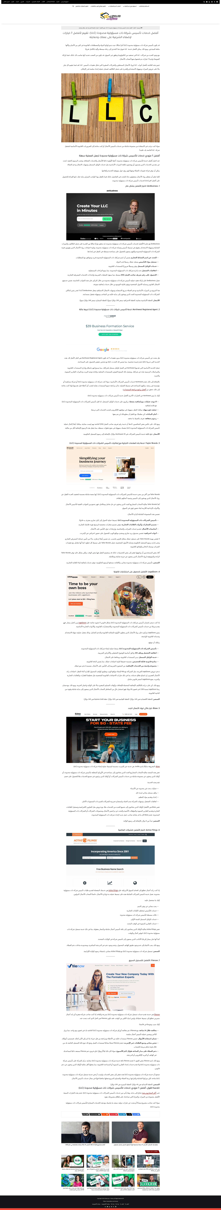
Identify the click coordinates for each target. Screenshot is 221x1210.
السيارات (28, 1)
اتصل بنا (127, 1204)
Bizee (158, 766)
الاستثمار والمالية (144, 6)
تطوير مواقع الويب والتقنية (99, 6)
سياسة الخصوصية (106, 1204)
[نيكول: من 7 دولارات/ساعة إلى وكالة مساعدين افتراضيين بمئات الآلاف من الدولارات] (148, 1180)
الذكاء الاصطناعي (51, 1)
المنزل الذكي (6, 1)
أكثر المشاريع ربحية (149, 1093)
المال (134, 28)
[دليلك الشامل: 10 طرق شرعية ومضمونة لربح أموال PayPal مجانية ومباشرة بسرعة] (98, 1180)
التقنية (57, 1)
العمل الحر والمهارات (115, 6)
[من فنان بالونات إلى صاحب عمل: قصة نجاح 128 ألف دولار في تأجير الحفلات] (72, 1180)
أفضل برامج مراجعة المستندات (134, 390)
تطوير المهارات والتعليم (82, 6)
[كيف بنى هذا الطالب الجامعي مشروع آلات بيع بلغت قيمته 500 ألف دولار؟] (98, 1161)
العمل (12, 1)
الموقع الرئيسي (64, 1)
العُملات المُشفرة (36, 1)
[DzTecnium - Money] (110, 16)
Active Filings (113, 890)
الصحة (17, 1)
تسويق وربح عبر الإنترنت (130, 6)
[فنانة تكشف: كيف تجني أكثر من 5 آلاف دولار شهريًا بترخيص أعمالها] (123, 1161)
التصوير (22, 1)
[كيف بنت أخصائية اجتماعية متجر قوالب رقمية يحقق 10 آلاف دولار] (72, 1161)
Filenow (157, 1014)
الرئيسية (139, 28)
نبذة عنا (117, 1204)
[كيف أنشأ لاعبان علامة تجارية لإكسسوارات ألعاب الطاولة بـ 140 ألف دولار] (123, 1180)
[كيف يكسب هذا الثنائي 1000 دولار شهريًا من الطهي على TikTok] (148, 1161)
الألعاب (43, 1)
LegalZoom (82, 623)
